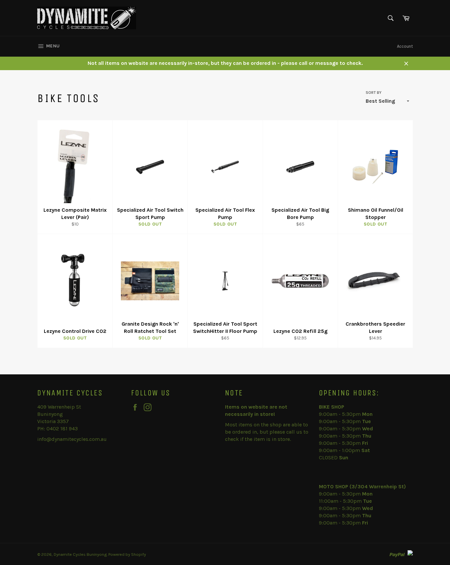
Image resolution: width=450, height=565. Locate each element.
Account (405, 46)
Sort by (373, 92)
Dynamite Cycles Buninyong (80, 554)
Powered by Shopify (127, 554)
